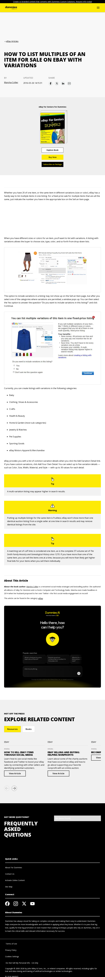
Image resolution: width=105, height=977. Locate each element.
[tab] (12, 729)
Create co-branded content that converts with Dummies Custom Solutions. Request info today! (52, 1)
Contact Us (9, 874)
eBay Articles (12, 41)
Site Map (8, 886)
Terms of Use (11, 943)
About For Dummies (13, 867)
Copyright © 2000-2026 (14, 968)
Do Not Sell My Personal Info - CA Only (21, 963)
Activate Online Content (15, 880)
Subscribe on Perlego (52, 164)
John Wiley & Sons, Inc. (36, 968)
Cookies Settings (12, 956)
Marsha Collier (11, 82)
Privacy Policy (10, 950)
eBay (40, 598)
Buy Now (52, 157)
